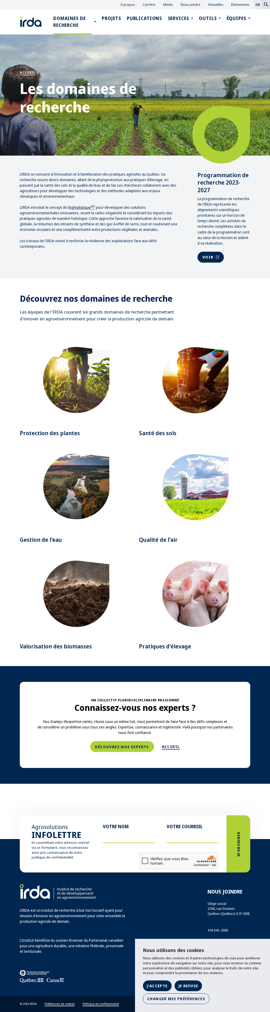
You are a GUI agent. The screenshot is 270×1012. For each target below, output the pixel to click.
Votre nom (116, 827)
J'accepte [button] (157, 985)
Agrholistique (82, 207)
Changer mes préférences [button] (176, 998)
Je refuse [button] (188, 985)
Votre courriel (185, 827)
